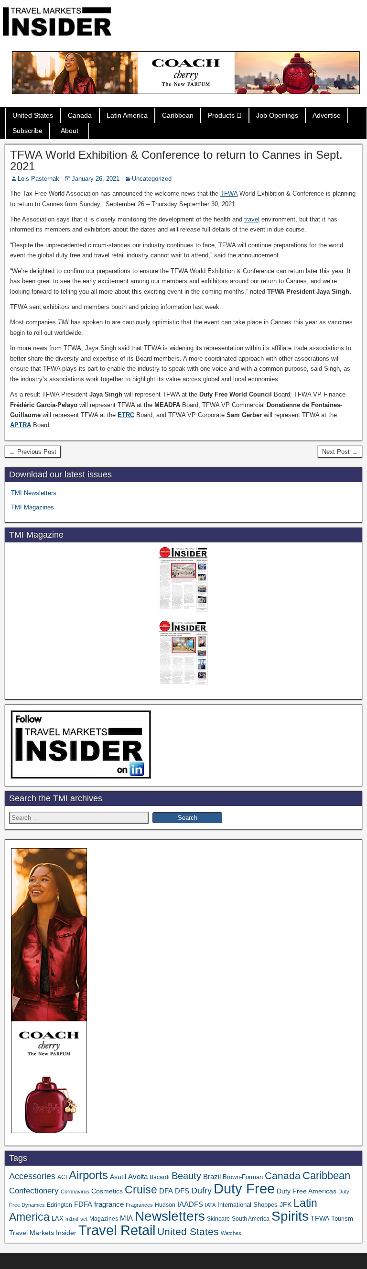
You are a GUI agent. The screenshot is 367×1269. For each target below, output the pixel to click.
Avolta (138, 1177)
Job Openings (277, 115)
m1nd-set (76, 1219)
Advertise (327, 115)
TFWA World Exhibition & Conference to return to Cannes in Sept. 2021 (176, 160)
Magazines (103, 1218)
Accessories (32, 1176)
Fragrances (139, 1205)
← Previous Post (32, 451)
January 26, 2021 (95, 178)
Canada (80, 115)
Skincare (218, 1218)
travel (251, 219)
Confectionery (34, 1190)
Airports (88, 1175)
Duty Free (244, 1188)
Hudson (165, 1205)
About (69, 130)
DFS (182, 1191)
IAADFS (190, 1204)
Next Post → (340, 451)
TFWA (228, 193)
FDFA (83, 1204)
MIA (126, 1218)
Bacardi (160, 1177)
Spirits (290, 1216)
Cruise (141, 1189)
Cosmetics (107, 1191)
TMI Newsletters (33, 493)
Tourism (342, 1218)
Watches (231, 1233)
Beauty (186, 1175)
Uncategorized (152, 178)
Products (221, 115)
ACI (62, 1177)
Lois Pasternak (38, 178)
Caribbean (178, 115)
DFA (166, 1191)
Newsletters (170, 1216)
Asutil (118, 1177)
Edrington (59, 1205)
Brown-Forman (243, 1177)
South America (251, 1218)
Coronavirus (75, 1191)
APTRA (20, 425)
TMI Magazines (32, 507)
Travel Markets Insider (42, 1232)
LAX (58, 1218)
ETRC (126, 415)
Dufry (201, 1190)
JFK (285, 1204)
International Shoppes (247, 1204)
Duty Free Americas (306, 1191)
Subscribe (27, 130)
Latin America (127, 115)
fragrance (109, 1204)
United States (32, 115)
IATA (210, 1205)
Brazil (212, 1177)
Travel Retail (116, 1230)
